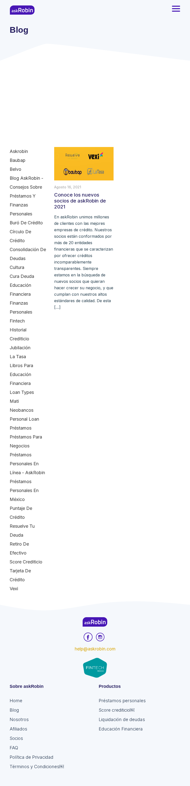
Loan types (22, 392)
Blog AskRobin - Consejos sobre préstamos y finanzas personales (26, 195)
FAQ (14, 747)
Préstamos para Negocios (26, 441)
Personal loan (24, 419)
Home (16, 700)
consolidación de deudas (28, 254)
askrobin (19, 151)
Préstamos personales (122, 700)
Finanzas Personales (21, 307)
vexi (14, 588)
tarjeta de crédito (20, 575)
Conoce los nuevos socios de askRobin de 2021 (80, 201)
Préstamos (20, 428)
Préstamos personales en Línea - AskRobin (27, 463)
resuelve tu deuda (22, 531)
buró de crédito (26, 222)
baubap (17, 160)
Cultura (17, 267)
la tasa (18, 356)
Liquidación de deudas (122, 719)
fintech (17, 320)
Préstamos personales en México (24, 490)
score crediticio (26, 561)
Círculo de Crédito (20, 236)
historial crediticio (19, 334)
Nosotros (19, 719)
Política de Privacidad (31, 757)
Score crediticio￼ (116, 710)
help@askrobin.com (95, 648)
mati (14, 401)
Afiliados (18, 728)
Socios (16, 738)
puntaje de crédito (21, 513)
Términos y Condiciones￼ (37, 766)
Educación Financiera (20, 290)
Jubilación (20, 347)
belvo (15, 169)
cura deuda (22, 276)
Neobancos (21, 410)
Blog (14, 710)
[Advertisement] (95, 98)
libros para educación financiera (21, 374)
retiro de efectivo (19, 548)
